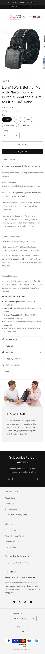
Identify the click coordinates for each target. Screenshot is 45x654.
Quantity (5, 131)
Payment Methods (12, 541)
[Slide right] (28, 74)
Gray (17, 119)
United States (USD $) (21, 618)
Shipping (4, 111)
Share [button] (7, 371)
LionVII (19, 649)
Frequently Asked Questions (16, 563)
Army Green (9, 125)
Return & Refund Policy (14, 536)
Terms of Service (11, 509)
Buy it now (22, 151)
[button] (3, 17)
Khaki (28, 119)
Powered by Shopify (26, 649)
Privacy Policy (10, 547)
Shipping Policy (11, 530)
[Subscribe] (37, 479)
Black (6, 119)
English (21, 632)
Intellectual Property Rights (16, 515)
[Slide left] (17, 74)
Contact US (9, 503)
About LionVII (10, 498)
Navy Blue (25, 125)
